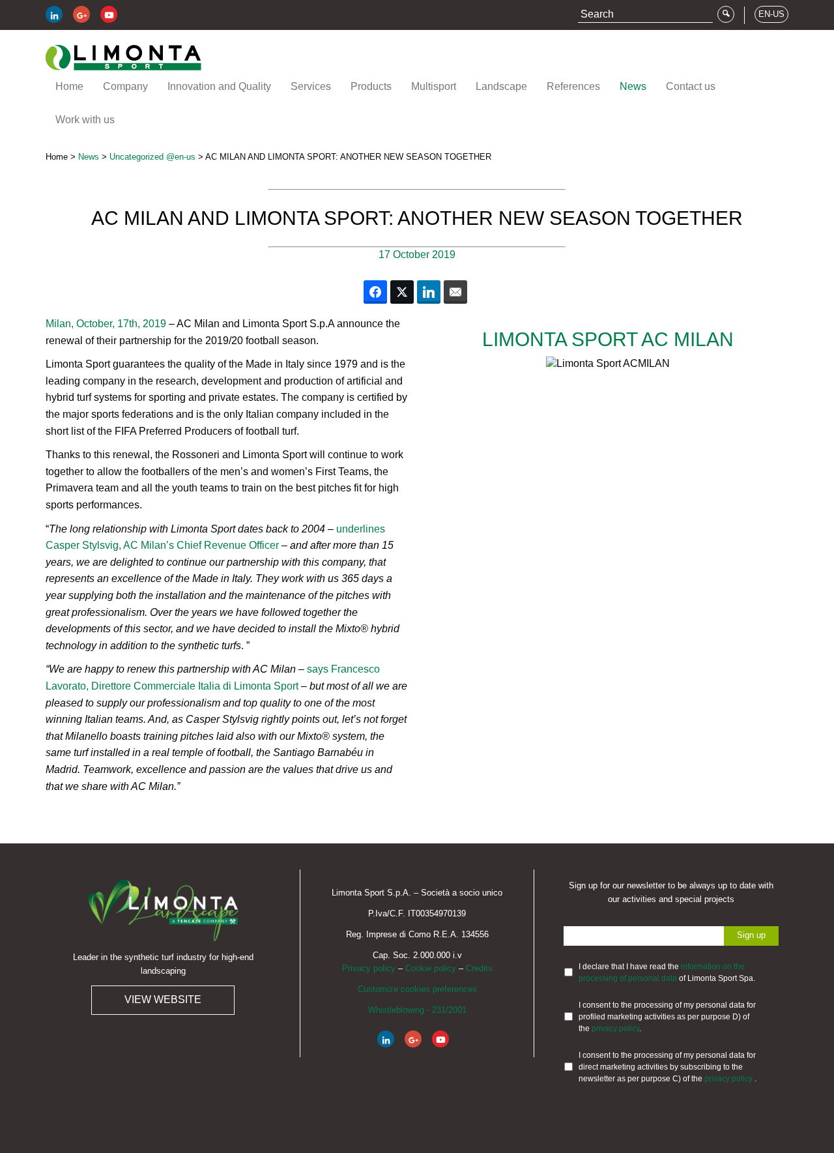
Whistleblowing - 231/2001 (417, 1010)
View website (162, 999)
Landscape (501, 86)
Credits (479, 968)
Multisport (433, 86)
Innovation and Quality (219, 86)
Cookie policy (430, 968)
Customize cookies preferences (417, 989)
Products (371, 86)
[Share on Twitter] (402, 292)
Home (69, 86)
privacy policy (615, 1028)
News (633, 86)
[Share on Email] (455, 292)
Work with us (85, 119)
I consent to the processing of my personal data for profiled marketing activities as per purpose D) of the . (667, 1016)
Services (311, 86)
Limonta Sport (123, 57)
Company (125, 86)
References (573, 86)
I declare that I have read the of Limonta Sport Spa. (667, 972)
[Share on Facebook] (375, 292)
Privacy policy (368, 968)
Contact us (690, 86)
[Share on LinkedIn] (428, 292)
